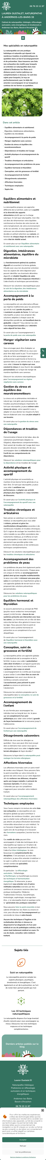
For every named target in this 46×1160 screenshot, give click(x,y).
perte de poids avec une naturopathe (20, 335)
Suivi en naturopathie (21, 972)
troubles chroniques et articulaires (20, 554)
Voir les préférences (23, 1152)
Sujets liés (9, 189)
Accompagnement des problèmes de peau (22, 164)
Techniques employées (14, 185)
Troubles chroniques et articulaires (19, 160)
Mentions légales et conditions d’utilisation (23, 1157)
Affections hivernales (13, 182)
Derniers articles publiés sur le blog (22, 1045)
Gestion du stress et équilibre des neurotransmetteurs (18, 145)
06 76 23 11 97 (37, 6)
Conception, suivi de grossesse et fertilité (22, 171)
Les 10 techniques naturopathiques (21, 1012)
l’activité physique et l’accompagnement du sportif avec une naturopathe (20, 502)
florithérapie (10, 876)
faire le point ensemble (25, 907)
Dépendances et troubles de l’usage (19, 151)
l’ (14, 873)
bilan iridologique (19, 850)
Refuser (23, 1146)
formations (11, 832)
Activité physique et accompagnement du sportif (22, 155)
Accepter (23, 1140)
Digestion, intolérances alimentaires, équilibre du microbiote (19, 132)
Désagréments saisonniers (16, 178)
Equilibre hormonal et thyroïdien (18, 168)
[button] (43, 1110)
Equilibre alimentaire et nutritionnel (19, 127)
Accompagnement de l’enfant (17, 175)
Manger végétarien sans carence (18, 141)
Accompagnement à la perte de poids (20, 137)
